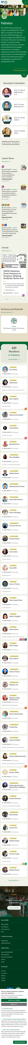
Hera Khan (13, 369)
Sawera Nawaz (14, 671)
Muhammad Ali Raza (16, 486)
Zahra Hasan (13, 629)
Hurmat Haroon (15, 525)
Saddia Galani (14, 841)
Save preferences (20, 1042)
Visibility (3, 980)
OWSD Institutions (5, 943)
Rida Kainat (13, 814)
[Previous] (3, 299)
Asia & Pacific (7, 169)
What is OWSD (4, 924)
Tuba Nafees (13, 428)
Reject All (14, 1004)
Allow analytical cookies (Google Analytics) (14, 1019)
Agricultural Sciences (7, 435)
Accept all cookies (14, 1000)
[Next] (24, 299)
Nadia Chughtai (15, 616)
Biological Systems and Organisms (10, 705)
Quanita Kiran (14, 444)
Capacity (3, 978)
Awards (3, 959)
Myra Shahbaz (14, 457)
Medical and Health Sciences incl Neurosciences (13, 390)
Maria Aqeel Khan (15, 600)
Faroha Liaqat (14, 854)
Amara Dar (13, 827)
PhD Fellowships (5, 954)
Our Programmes (5, 929)
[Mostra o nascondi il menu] (25, 2)
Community (4, 973)
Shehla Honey (14, 870)
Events (2, 961)
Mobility (3, 975)
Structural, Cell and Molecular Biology (11, 464)
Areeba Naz (13, 727)
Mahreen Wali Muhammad (14, 698)
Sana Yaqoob (13, 399)
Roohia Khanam (15, 798)
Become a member (14, 907)
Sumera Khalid (14, 740)
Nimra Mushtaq (15, 512)
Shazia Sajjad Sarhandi (17, 756)
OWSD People (4, 940)
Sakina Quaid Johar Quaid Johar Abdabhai (17, 786)
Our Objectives (4, 926)
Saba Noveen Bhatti (16, 415)
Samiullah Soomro (16, 499)
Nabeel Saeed (14, 473)
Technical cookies (7, 1008)
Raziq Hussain (14, 538)
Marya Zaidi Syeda (16, 714)
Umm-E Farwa (14, 584)
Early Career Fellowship (6, 957)
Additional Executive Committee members (10, 142)
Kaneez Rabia (14, 772)
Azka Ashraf (13, 658)
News (2, 931)
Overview (3, 970)
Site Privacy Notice (13, 997)
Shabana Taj (13, 684)
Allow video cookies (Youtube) (11, 1029)
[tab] (6, 299)
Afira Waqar (13, 645)
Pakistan (15, 169)
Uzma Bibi (13, 568)
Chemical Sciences (6, 406)
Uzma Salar (13, 551)
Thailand (16, 503)
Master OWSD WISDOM (7, 952)
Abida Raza (13, 382)
